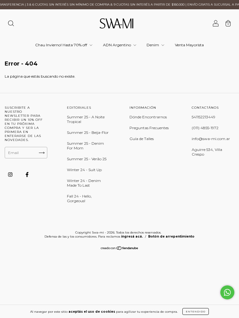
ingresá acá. (132, 236)
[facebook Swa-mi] (27, 174)
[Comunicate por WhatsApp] (227, 292)
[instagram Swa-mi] (11, 174)
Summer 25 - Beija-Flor (88, 132)
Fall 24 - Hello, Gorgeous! (79, 198)
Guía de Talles (141, 138)
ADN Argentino (117, 45)
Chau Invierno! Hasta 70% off (61, 45)
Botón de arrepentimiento (171, 236)
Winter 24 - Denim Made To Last (84, 183)
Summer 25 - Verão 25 (86, 159)
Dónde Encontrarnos (148, 117)
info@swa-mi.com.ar (211, 138)
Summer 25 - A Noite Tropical (86, 119)
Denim (153, 45)
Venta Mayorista (189, 45)
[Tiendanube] (119, 249)
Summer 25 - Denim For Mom (85, 145)
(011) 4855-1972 (205, 127)
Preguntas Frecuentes (149, 127)
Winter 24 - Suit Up (84, 169)
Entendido (195, 311)
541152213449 (203, 117)
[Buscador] (11, 24)
